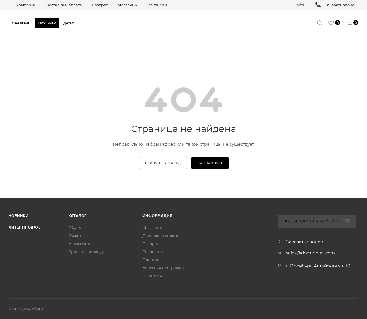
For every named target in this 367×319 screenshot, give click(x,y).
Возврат (150, 243)
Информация (157, 216)
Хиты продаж (24, 227)
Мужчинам (47, 23)
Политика (152, 259)
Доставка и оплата (160, 235)
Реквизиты (153, 251)
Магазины (152, 227)
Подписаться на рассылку (311, 221)
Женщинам (21, 23)
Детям (68, 23)
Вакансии (152, 275)
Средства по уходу (86, 251)
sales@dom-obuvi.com (310, 253)
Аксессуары (80, 243)
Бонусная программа (163, 267)
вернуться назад (163, 163)
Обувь (75, 227)
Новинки (18, 216)
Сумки (75, 235)
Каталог (78, 216)
